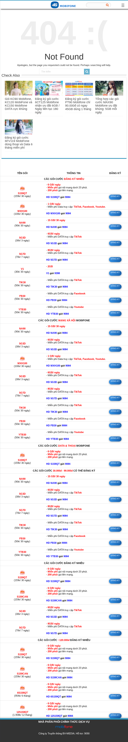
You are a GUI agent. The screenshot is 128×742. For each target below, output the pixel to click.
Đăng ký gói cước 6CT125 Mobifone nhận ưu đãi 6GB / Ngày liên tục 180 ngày (47, 105)
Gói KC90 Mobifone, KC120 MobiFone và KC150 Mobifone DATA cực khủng (18, 104)
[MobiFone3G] (64, 4)
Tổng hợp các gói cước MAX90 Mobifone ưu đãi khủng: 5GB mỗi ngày (107, 105)
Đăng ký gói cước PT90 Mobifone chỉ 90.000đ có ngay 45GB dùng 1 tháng (78, 104)
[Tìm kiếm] (107, 5)
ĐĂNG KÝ (115, 196)
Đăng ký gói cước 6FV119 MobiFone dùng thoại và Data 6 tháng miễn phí (18, 142)
